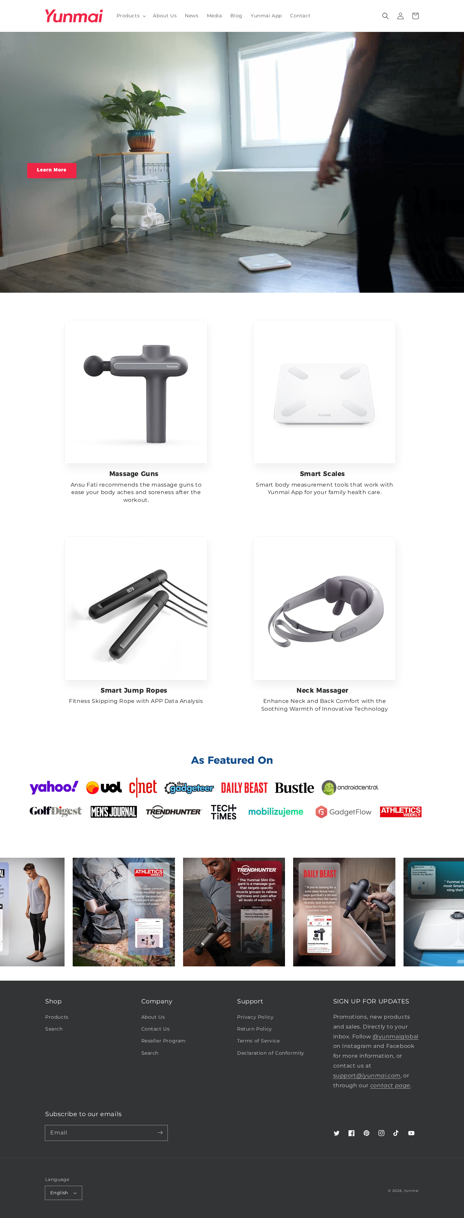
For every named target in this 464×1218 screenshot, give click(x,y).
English (59, 1192)
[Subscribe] (160, 1132)
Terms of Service (258, 1041)
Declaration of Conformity (270, 1053)
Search (54, 1029)
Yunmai (411, 1190)
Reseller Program (163, 1041)
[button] (385, 15)
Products (57, 1017)
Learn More (52, 169)
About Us (153, 1017)
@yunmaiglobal (395, 1036)
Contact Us (155, 1029)
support (366, 1075)
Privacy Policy (255, 1017)
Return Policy (254, 1029)
